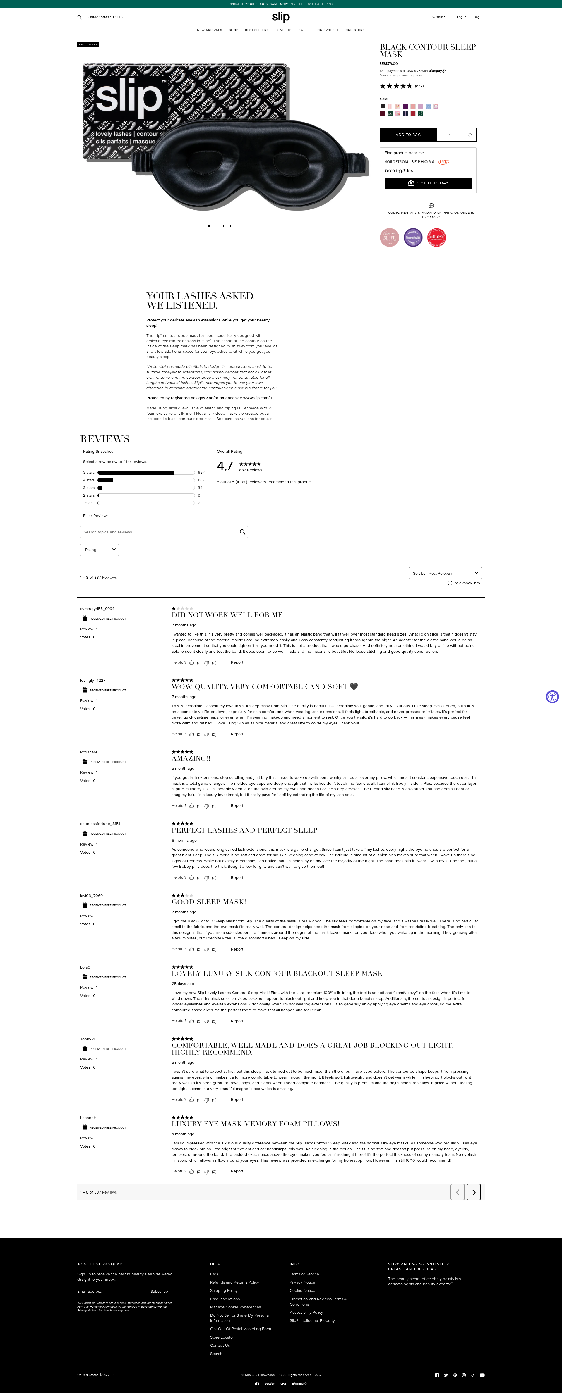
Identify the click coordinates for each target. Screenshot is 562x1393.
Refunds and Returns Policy (234, 1282)
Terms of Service (304, 1274)
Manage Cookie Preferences (235, 1307)
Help (215, 1264)
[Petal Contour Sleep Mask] (397, 106)
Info (294, 1264)
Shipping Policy (224, 1290)
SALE (303, 30)
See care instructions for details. (245, 418)
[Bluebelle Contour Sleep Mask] (428, 106)
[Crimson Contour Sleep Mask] (382, 113)
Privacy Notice (302, 1282)
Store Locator (222, 1337)
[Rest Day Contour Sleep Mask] (405, 113)
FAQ (214, 1274)
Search (216, 1353)
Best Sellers (256, 30)
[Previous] (145, 135)
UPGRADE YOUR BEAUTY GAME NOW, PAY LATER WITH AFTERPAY (281, 4)
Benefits (284, 30)
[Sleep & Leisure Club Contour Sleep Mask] (420, 113)
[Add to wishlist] (470, 135)
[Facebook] (437, 1375)
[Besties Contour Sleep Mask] (397, 113)
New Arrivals (209, 30)
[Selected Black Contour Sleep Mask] (382, 106)
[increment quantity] (458, 134)
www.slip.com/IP (258, 397)
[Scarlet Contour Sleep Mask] (413, 113)
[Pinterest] (455, 1375)
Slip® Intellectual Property (312, 1320)
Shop (233, 30)
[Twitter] (446, 1375)
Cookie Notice (302, 1290)
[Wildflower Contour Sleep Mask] (420, 106)
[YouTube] (482, 1375)
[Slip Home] (281, 17)
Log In (462, 17)
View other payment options (401, 75)
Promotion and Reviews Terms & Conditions (318, 1301)
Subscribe (159, 1291)
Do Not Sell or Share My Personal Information (240, 1318)
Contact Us (220, 1345)
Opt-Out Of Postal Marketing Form (240, 1328)
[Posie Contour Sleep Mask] (435, 106)
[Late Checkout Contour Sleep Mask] (390, 113)
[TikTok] (473, 1375)
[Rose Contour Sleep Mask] (413, 106)
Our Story (355, 30)
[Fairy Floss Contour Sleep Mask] (390, 106)
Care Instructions (225, 1298)
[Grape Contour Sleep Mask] (405, 106)
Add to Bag (408, 134)
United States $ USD (104, 17)
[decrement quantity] (441, 134)
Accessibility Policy (306, 1312)
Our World (327, 30)
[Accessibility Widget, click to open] (552, 696)
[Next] (295, 135)
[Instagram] (464, 1375)
